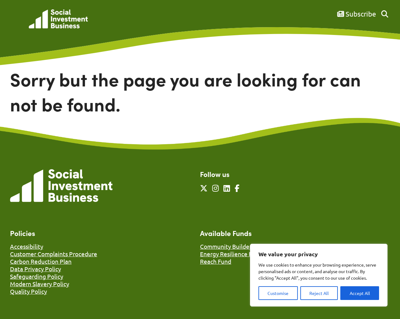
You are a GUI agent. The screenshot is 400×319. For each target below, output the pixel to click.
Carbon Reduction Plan (41, 261)
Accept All (360, 293)
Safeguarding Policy (36, 276)
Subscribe (360, 14)
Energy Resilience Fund (231, 254)
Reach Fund (215, 261)
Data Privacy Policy (35, 268)
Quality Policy (28, 291)
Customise (278, 293)
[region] (319, 275)
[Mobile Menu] (17, 23)
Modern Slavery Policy (39, 283)
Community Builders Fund (234, 246)
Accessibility (26, 246)
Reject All (319, 293)
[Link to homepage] (58, 19)
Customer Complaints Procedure (53, 254)
